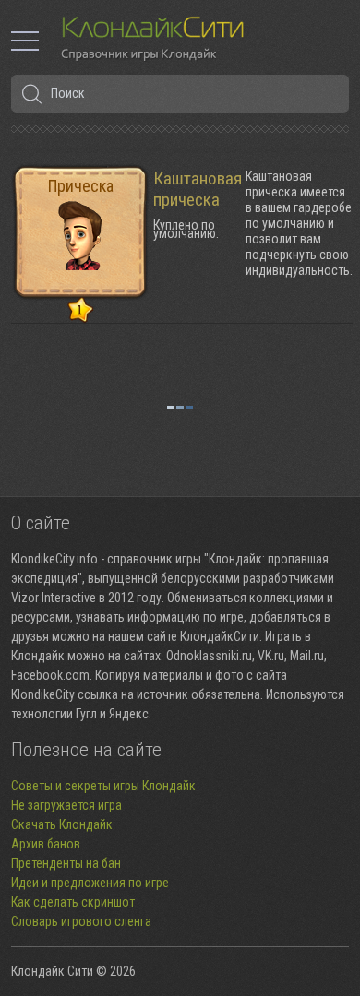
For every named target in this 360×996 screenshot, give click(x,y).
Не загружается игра (66, 805)
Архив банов (45, 843)
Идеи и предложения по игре (90, 882)
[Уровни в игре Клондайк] (80, 310)
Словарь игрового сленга (81, 921)
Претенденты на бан (66, 863)
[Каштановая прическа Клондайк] (80, 230)
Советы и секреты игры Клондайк (103, 785)
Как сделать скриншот (73, 902)
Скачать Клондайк (62, 824)
